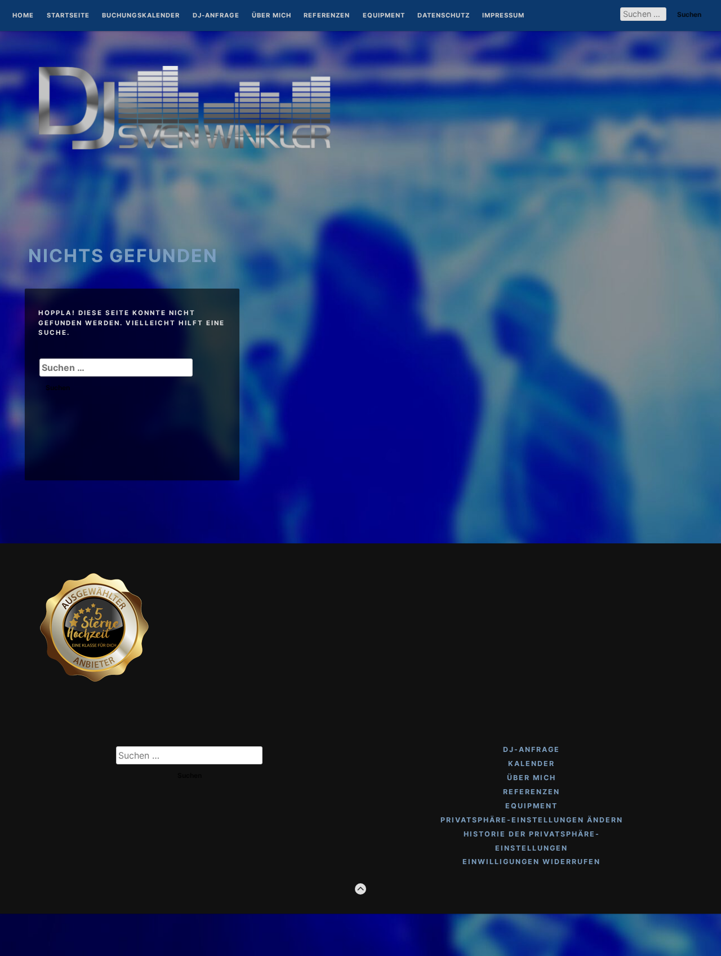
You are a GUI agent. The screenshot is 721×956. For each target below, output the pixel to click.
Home (23, 15)
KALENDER (531, 763)
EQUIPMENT (384, 15)
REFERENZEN (327, 15)
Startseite (68, 15)
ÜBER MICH (271, 15)
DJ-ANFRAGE (216, 15)
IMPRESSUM (503, 15)
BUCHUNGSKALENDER (141, 15)
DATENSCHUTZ (443, 15)
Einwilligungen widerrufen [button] (531, 861)
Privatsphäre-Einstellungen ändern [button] (531, 820)
